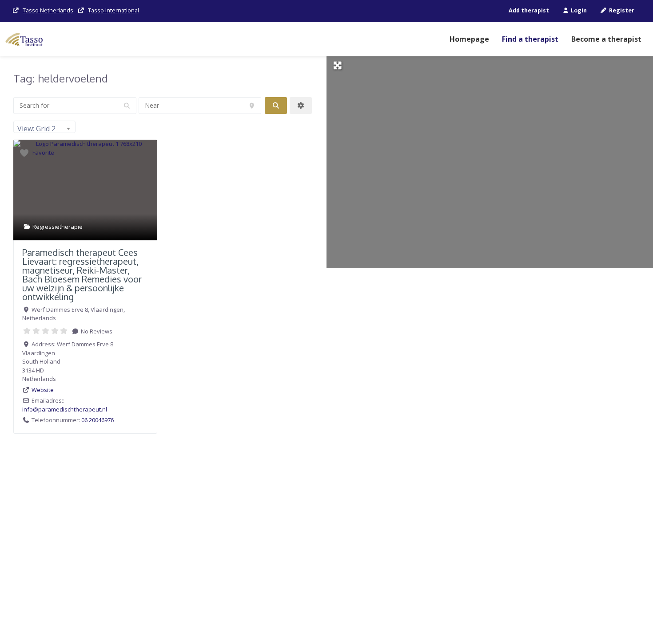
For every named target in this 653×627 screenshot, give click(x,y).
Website (43, 390)
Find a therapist (530, 39)
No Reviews (96, 331)
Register (621, 10)
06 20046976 (97, 420)
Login (578, 10)
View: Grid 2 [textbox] (36, 128)
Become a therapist (606, 39)
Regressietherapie (57, 227)
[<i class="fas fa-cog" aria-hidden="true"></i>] (301, 105)
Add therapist (529, 10)
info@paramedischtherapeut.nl (64, 409)
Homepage (469, 39)
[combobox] (44, 127)
